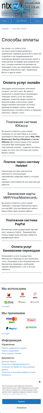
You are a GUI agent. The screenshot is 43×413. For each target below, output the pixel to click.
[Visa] (12, 320)
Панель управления (10, 351)
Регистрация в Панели (11, 353)
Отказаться (21, 408)
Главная (5, 28)
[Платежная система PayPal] (11, 328)
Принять (21, 401)
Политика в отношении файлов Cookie (18, 372)
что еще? (6, 306)
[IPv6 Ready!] (9, 302)
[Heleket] (31, 320)
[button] (40, 381)
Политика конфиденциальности (16, 364)
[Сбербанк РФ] (31, 328)
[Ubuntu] (22, 295)
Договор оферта (9, 361)
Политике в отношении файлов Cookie (14, 394)
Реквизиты (6, 375)
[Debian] (35, 295)
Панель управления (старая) (14, 348)
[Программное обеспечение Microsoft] (22, 302)
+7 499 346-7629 (30, 2)
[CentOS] (34, 302)
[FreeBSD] (9, 295)
